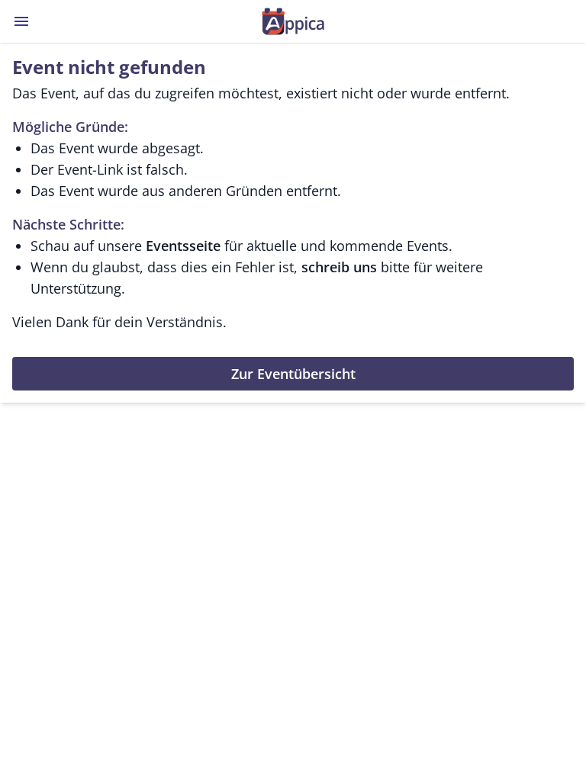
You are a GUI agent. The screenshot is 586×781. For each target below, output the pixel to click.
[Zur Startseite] (293, 21)
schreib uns (339, 267)
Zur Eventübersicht (293, 374)
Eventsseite (183, 245)
